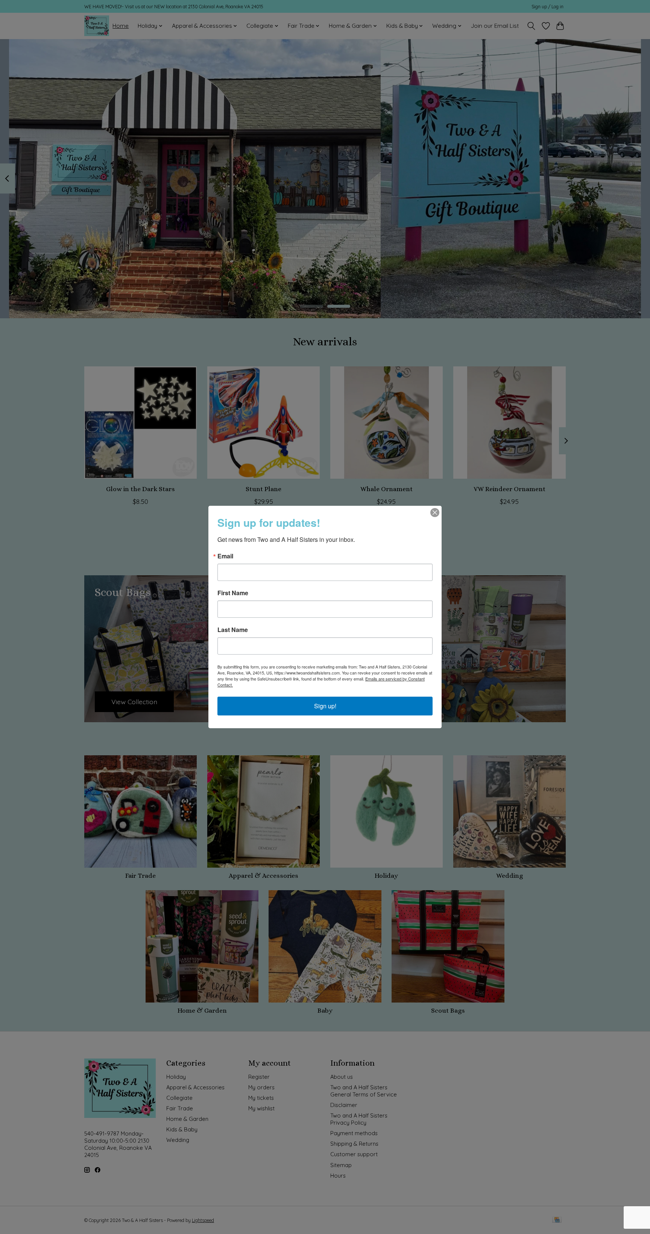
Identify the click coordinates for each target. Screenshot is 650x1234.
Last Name (232, 630)
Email (225, 556)
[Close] (434, 512)
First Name (232, 593)
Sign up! (325, 706)
